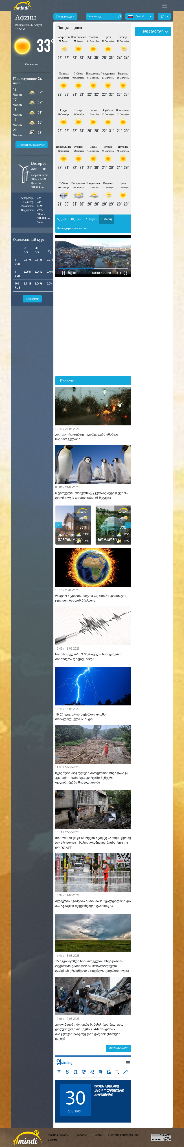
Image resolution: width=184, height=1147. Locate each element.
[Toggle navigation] (164, 5)
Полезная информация (123, 1135)
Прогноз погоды (57, 1135)
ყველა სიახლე (118, 1048)
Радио (98, 1135)
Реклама (51, 1140)
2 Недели (91, 219)
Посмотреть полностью (31, 144)
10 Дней (75, 219)
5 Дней (62, 219)
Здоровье (81, 1135)
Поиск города (64, 16)
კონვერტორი (152, 31)
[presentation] (58, 525)
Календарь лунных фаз (72, 228)
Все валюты (32, 298)
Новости (67, 380)
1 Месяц (106, 219)
